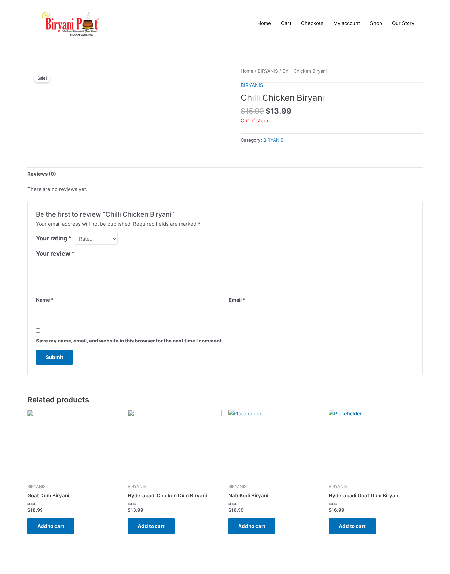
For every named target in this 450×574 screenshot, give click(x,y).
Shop (376, 23)
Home (264, 23)
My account (346, 23)
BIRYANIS (268, 71)
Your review (55, 253)
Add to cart (50, 526)
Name (45, 300)
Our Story (403, 23)
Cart (286, 23)
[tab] (41, 173)
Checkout (312, 23)
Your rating (54, 238)
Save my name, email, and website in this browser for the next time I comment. (129, 341)
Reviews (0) (41, 174)
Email (237, 300)
